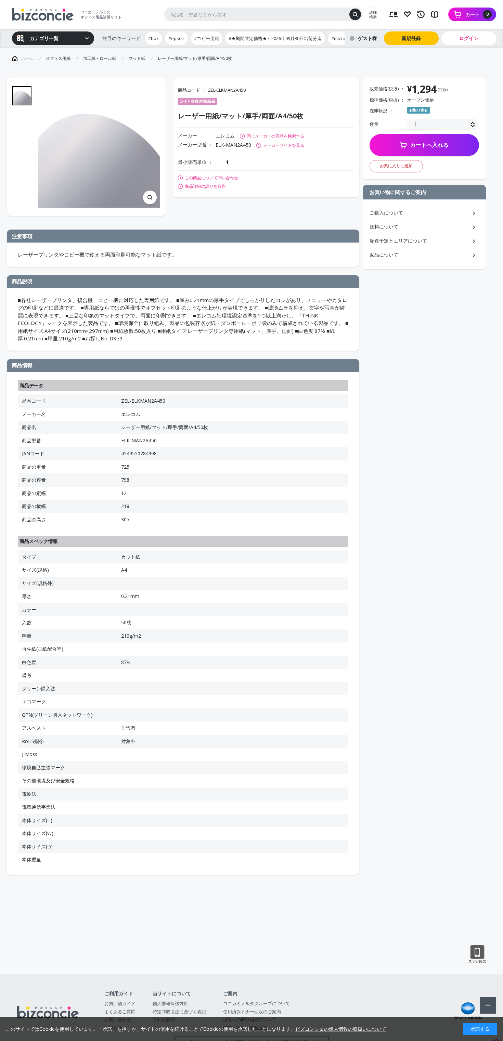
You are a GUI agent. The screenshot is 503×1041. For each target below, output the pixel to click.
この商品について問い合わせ (211, 178)
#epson (176, 38)
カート (477, 14)
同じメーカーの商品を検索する (275, 136)
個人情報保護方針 (170, 1003)
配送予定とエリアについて (398, 240)
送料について (384, 226)
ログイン (468, 38)
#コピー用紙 (206, 38)
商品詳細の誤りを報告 (205, 186)
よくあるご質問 (120, 1012)
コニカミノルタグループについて (256, 1003)
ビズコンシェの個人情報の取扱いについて (340, 1029)
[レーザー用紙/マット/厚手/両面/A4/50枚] (99, 147)
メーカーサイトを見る (283, 145)
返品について (384, 254)
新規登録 (411, 38)
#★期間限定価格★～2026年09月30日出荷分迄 (275, 38)
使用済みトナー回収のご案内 (252, 1012)
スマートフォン (477, 954)
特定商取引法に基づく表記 (179, 1012)
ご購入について (386, 212)
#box (153, 38)
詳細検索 (373, 14)
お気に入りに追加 (396, 166)
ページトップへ (488, 1005)
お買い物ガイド (120, 1003)
